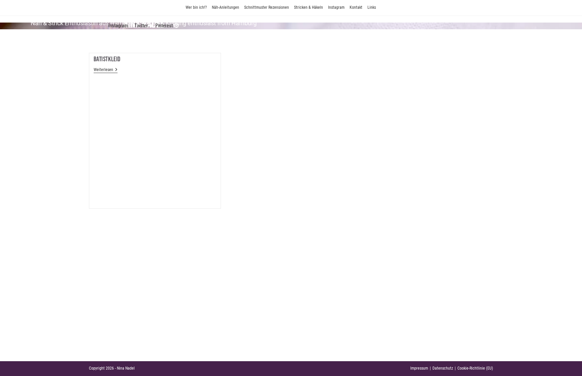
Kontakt (356, 7)
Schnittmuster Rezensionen (266, 7)
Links (371, 7)
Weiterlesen (106, 69)
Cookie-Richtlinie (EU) (475, 368)
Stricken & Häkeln (308, 7)
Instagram (336, 7)
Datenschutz (442, 368)
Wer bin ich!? (196, 7)
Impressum (419, 368)
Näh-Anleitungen (225, 7)
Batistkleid (107, 59)
